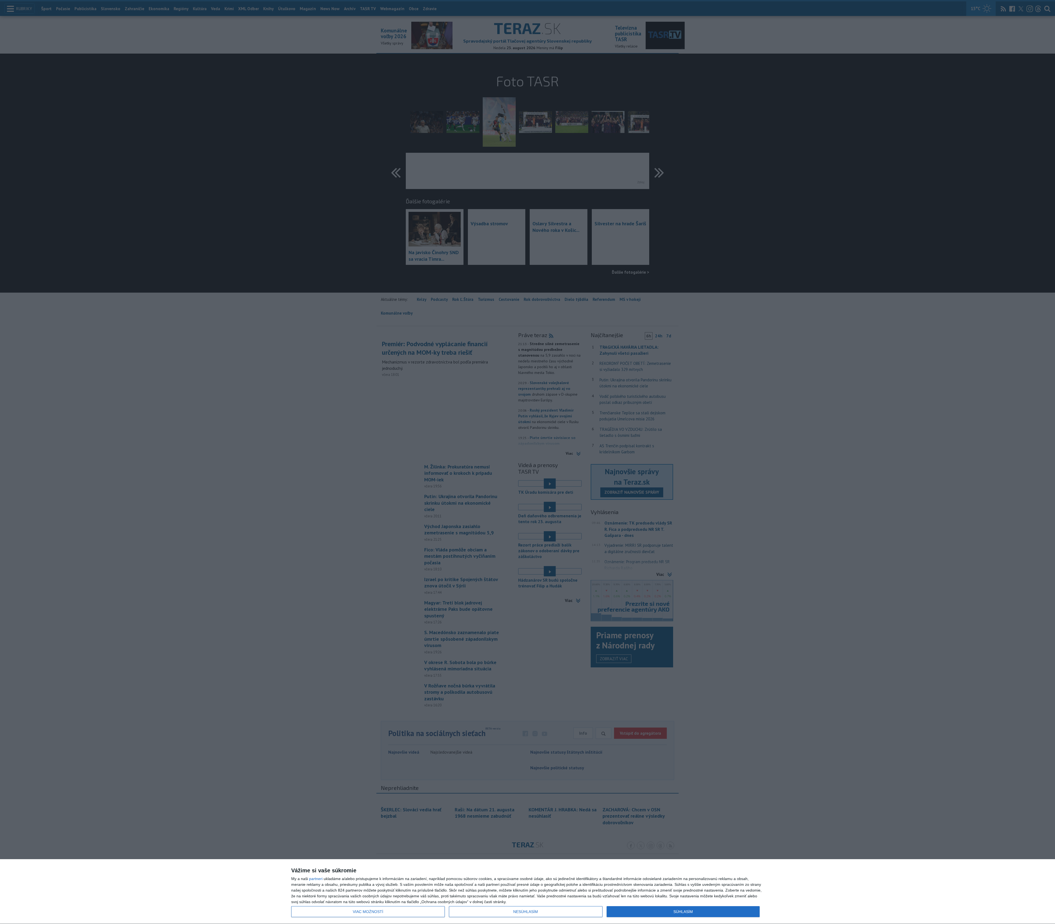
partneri (316, 879)
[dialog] (527, 891)
